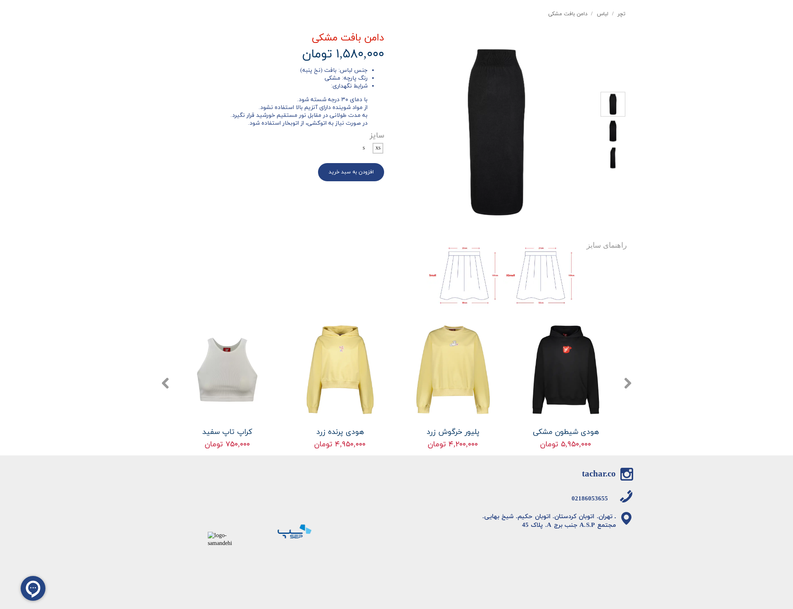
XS (378, 148)
